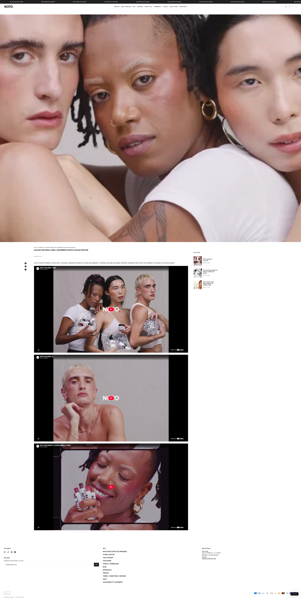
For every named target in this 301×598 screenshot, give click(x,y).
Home (35, 247)
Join (96, 564)
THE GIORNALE (41, 247)
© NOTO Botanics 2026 (9, 597)
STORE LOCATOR (109, 555)
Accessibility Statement (113, 582)
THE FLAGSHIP (108, 558)
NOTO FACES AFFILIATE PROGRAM (115, 551)
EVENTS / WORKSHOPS (111, 564)
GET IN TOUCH (206, 548)
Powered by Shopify (19, 597)
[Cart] (296, 7)
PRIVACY (106, 573)
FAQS (105, 579)
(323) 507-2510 (214, 555)
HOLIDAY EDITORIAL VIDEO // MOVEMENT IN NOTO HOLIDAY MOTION (60, 247)
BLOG (105, 567)
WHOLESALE (107, 570)
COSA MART (107, 561)
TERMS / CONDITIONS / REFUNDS (114, 576)
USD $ (6, 593)
